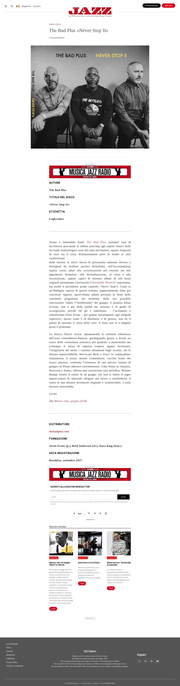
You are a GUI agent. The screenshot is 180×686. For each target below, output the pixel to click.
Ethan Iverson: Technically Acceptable (119, 563)
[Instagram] (145, 661)
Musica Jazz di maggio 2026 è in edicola (59, 563)
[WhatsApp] (105, 513)
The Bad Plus (96, 242)
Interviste (83, 558)
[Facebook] (89, 513)
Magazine (54, 558)
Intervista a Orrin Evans (89, 562)
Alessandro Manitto (58, 38)
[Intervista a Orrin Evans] (90, 543)
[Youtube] (157, 661)
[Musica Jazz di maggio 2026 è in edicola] (61, 543)
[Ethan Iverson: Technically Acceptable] (119, 543)
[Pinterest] (100, 513)
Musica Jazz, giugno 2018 (70, 401)
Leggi (53, 609)
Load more (89, 618)
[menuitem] (18, 6)
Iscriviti (123, 497)
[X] (94, 513)
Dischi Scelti (55, 24)
